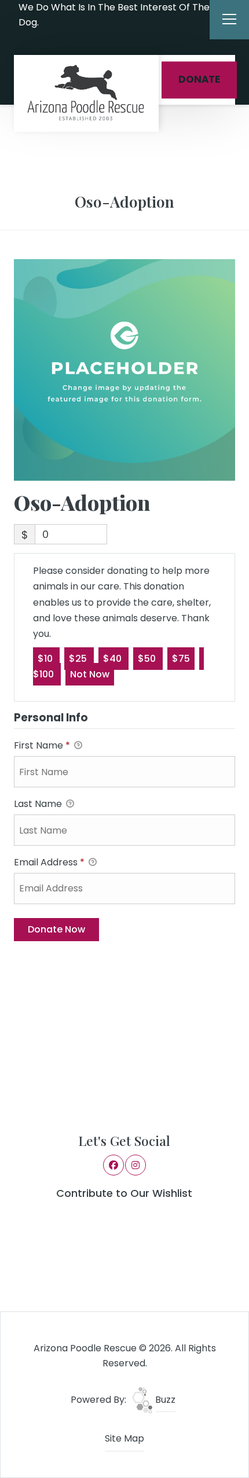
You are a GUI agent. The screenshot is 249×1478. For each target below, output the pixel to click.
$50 (148, 658)
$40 (113, 658)
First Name (42, 745)
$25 (79, 658)
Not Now (89, 674)
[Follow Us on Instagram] (50, 40)
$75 (181, 658)
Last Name (39, 803)
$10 (46, 658)
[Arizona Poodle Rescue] (86, 93)
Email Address (49, 862)
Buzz (164, 1399)
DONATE (199, 80)
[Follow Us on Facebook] (34, 40)
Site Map (124, 1438)
